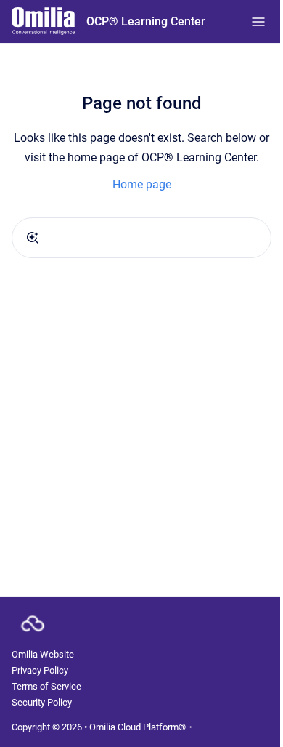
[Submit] (32, 237)
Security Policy (42, 702)
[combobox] (141, 237)
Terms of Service (46, 686)
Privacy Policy (40, 670)
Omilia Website (43, 654)
